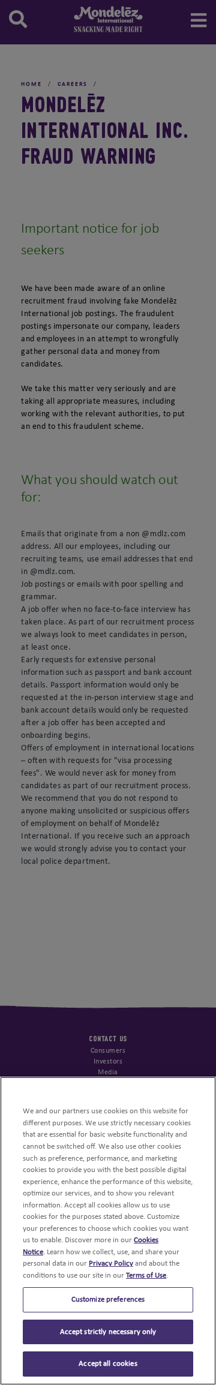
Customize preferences (108, 1299)
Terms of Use (146, 1275)
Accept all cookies (108, 1364)
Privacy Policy (111, 1263)
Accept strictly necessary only (108, 1332)
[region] (108, 1231)
